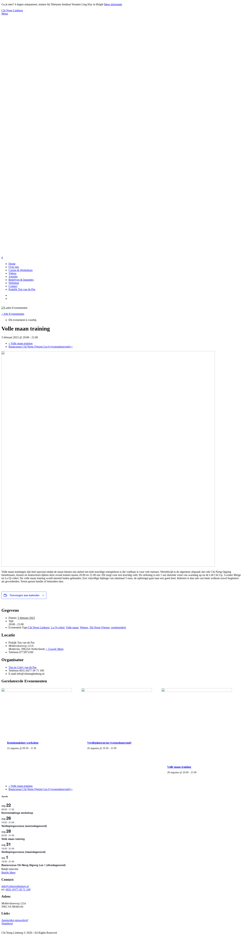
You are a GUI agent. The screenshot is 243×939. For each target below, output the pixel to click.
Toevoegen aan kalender (24, 595)
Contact (13, 286)
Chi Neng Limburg (12, 10)
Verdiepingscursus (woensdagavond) (109, 742)
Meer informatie (113, 4)
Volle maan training (21, 343)
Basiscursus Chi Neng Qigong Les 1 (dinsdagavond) (33, 865)
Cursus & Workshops (21, 270)
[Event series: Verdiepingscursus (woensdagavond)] (118, 748)
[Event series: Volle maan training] (198, 772)
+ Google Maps (55, 648)
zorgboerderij (118, 627)
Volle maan (72, 627)
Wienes (84, 627)
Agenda (13, 276)
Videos (12, 273)
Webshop (14, 282)
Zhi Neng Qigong (99, 627)
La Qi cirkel (57, 627)
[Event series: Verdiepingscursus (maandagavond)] (16, 848)
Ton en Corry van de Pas (22, 667)
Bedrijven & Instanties (21, 279)
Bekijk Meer (8, 872)
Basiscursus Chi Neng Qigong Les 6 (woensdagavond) (41, 346)
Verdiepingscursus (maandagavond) (23, 852)
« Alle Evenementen (12, 313)
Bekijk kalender (10, 869)
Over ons (14, 266)
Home (12, 263)
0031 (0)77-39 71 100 (18, 889)
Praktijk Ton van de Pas (22, 289)
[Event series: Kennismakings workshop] (38, 748)
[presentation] (36, 690)
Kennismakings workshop (22, 742)
